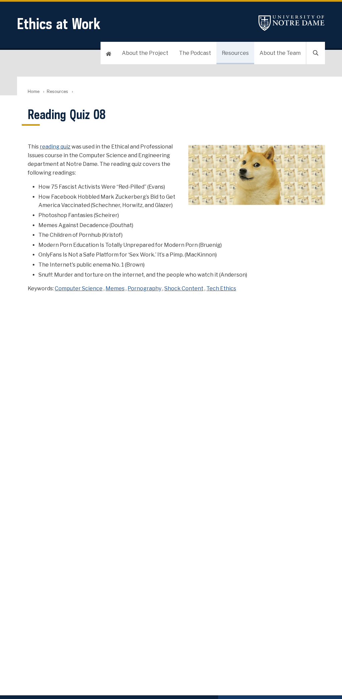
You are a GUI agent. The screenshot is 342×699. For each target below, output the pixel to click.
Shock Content (183, 288)
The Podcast (195, 53)
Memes (115, 288)
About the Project (145, 53)
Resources (235, 53)
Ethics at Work (59, 23)
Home (33, 91)
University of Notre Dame (291, 23)
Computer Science (79, 288)
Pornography (144, 288)
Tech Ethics (221, 288)
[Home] (109, 53)
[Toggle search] (315, 53)
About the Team (280, 53)
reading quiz (55, 146)
